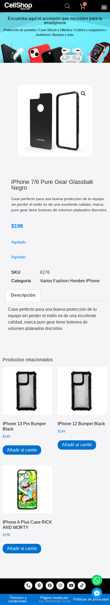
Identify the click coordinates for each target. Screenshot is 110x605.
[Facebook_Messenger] (97, 593)
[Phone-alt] (28, 586)
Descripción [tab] (23, 295)
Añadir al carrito (22, 450)
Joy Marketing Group (54, 601)
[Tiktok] (82, 586)
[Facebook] (50, 586)
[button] (104, 7)
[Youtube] (71, 586)
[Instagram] (60, 586)
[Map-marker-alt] (39, 586)
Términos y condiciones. (18, 599)
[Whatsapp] (97, 580)
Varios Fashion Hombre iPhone (70, 281)
